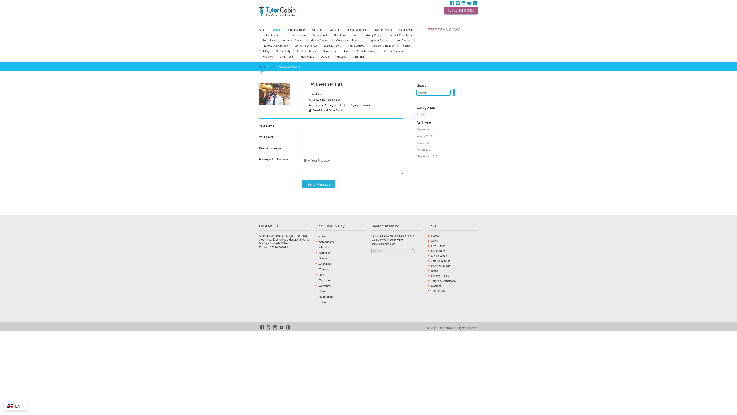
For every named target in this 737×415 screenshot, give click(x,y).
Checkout (339, 35)
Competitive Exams (348, 40)
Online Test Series (306, 45)
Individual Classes (293, 40)
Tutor (272, 66)
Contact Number (270, 148)
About (262, 29)
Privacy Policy (372, 35)
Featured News (306, 51)
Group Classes (320, 40)
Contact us (329, 51)
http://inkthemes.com (383, 244)
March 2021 (424, 149)
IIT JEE (344, 105)
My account (320, 35)
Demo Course (356, 45)
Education (423, 114)
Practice (341, 56)
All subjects (331, 105)
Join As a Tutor (296, 29)
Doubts (325, 56)
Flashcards (307, 56)
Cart (355, 35)
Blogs (276, 29)
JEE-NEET (359, 56)
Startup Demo (332, 45)
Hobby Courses (393, 51)
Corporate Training (383, 45)
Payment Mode (382, 29)
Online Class (270, 35)
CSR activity (283, 51)
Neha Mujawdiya (367, 51)
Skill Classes (403, 40)
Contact (335, 29)
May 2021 (423, 143)
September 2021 (427, 129)
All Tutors (317, 29)
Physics (354, 105)
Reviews (268, 56)
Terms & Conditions (400, 35)
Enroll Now (269, 40)
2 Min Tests (287, 56)
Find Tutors (438, 246)
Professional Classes (275, 45)
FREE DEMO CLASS (444, 29)
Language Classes (378, 40)
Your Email (266, 137)
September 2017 (427, 156)
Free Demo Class (295, 35)
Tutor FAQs (406, 29)
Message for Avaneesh (274, 159)
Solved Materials (356, 29)
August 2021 (424, 136)
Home (346, 51)
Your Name (266, 126)
